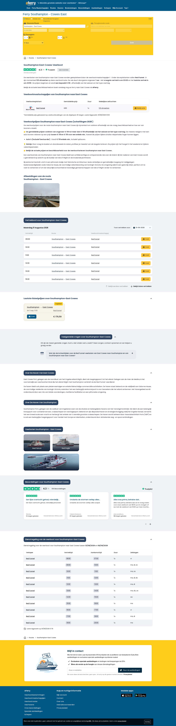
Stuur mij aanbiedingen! (131, 670)
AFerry (27, 691)
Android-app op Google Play (140, 695)
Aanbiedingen (96, 8)
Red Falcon (36, 448)
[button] (126, 8)
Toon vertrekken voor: (122, 228)
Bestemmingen (71, 8)
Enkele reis (36, 19)
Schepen (107, 8)
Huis (28, 8)
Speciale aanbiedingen (33, 711)
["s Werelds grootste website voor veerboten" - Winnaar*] (31, 3)
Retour (27, 19)
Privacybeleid (128, 674)
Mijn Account (118, 8)
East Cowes (70, 239)
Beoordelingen (84, 8)
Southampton (57, 239)
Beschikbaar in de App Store (126, 695)
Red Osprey (51, 468)
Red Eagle (66, 448)
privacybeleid (122, 721)
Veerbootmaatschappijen (34, 698)
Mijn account (62, 695)
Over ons (60, 701)
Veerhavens (29, 705)
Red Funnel (40, 108)
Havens (60, 8)
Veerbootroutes (30, 701)
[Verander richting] (87, 27)
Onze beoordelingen (32, 708)
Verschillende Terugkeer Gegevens (51, 20)
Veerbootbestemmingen (34, 695)
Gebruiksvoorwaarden (66, 705)
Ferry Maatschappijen (40, 8)
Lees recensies (63, 70)
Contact (60, 698)
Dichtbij (147, 722)
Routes (53, 8)
